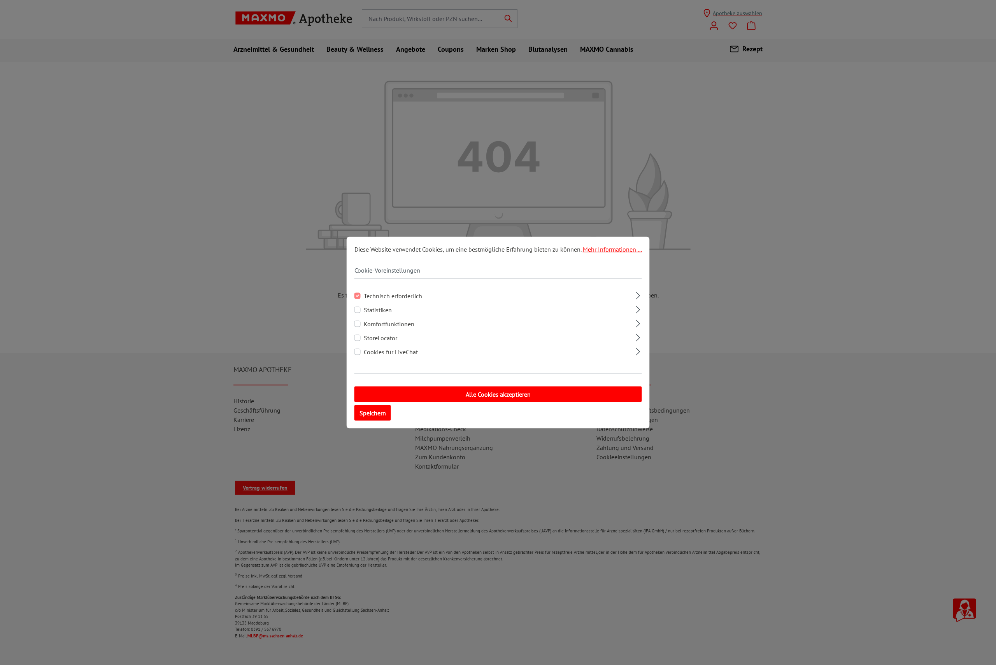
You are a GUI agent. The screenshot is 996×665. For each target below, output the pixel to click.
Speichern (372, 413)
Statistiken (378, 310)
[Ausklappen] (638, 294)
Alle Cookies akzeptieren (498, 394)
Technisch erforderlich (393, 296)
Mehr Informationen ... (612, 249)
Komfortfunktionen (389, 324)
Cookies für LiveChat (391, 352)
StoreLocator (380, 338)
